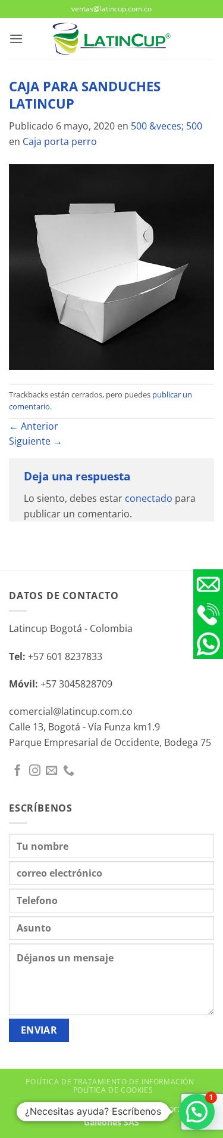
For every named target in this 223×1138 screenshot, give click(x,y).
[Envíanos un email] (51, 771)
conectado (148, 498)
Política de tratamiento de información (110, 1082)
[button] (16, 38)
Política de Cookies (113, 1090)
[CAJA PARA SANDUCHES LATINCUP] (111, 265)
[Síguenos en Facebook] (17, 771)
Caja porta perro (60, 141)
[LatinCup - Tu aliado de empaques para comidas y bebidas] (111, 39)
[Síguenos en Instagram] (34, 771)
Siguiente (35, 441)
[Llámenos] (68, 771)
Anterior (33, 426)
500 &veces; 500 (166, 125)
